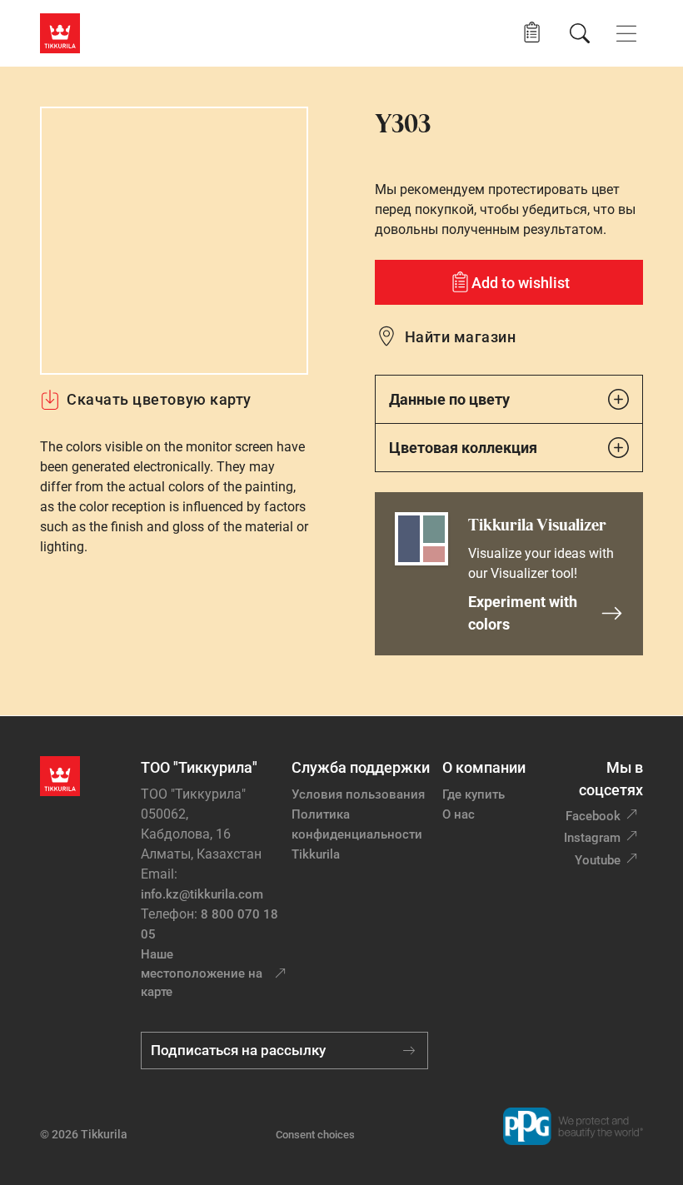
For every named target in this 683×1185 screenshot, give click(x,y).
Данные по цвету (449, 399)
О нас (458, 814)
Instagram (592, 837)
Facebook (593, 816)
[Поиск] (580, 33)
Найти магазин (460, 337)
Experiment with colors (522, 613)
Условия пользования (358, 794)
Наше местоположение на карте (201, 973)
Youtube (598, 860)
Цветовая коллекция (463, 447)
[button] (532, 33)
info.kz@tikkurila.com (202, 894)
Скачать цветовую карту (159, 399)
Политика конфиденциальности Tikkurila (357, 834)
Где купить (473, 794)
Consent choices (315, 1134)
